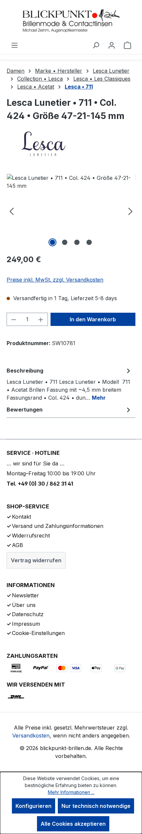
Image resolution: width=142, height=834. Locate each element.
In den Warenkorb (93, 319)
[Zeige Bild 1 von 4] (52, 242)
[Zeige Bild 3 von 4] (77, 242)
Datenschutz (28, 614)
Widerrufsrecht (31, 535)
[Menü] (14, 45)
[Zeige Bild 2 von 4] (64, 242)
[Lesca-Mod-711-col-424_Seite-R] (71, 211)
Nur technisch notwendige (95, 806)
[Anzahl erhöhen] (41, 319)
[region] (71, 211)
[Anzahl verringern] (13, 319)
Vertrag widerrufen (36, 560)
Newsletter (25, 595)
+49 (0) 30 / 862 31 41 (45, 483)
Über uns (24, 605)
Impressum (26, 623)
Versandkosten (31, 735)
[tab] (69, 383)
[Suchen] (96, 45)
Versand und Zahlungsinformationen (57, 526)
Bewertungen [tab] (25, 409)
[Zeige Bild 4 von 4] (89, 242)
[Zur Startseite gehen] (71, 20)
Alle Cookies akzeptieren (73, 823)
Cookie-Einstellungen (38, 633)
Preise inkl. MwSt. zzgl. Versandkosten (55, 279)
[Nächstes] (130, 211)
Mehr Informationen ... (71, 792)
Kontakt (21, 516)
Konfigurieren (34, 806)
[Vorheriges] (12, 211)
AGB (17, 545)
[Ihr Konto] (112, 45)
